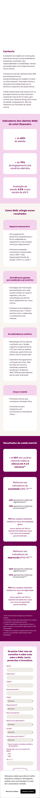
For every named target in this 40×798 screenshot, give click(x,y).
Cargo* (9, 697)
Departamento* (12, 705)
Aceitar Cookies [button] (28, 791)
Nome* (9, 666)
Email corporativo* (13, 689)
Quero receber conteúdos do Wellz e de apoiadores (20, 745)
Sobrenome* (11, 674)
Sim (9, 754)
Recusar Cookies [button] (12, 791)
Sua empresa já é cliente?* (16, 736)
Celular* (9, 682)
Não (9, 756)
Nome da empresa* (13, 713)
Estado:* (9, 729)
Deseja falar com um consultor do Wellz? (18, 750)
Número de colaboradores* (16, 721)
